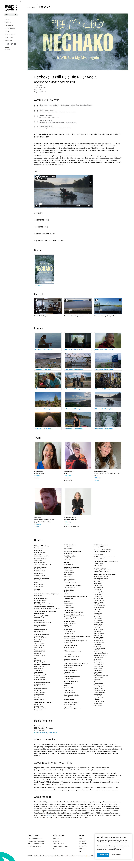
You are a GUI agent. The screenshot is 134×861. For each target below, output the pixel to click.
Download (38, 285)
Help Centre (56, 838)
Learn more (116, 855)
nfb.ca (49, 815)
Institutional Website (60, 856)
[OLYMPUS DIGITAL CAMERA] (48, 455)
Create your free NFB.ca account (36, 841)
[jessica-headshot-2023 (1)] (108, 455)
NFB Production (83, 841)
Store (54, 849)
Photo (36, 478)
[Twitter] (8, 44)
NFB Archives (82, 849)
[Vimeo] (12, 44)
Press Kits (8, 19)
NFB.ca (80, 851)
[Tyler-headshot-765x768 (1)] (48, 501)
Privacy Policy (90, 856)
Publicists (8, 22)
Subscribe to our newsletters (35, 838)
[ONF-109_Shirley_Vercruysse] (78, 501)
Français (7, 49)
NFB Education (82, 846)
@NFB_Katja (52, 732)
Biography (37, 476)
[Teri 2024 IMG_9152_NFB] (78, 455)
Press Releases (9, 25)
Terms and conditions (80, 856)
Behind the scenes (10, 28)
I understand (103, 854)
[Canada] (30, 856)
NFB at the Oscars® (10, 34)
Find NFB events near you (34, 846)
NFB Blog (81, 838)
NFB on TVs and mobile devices (36, 844)
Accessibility (70, 856)
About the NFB (9, 37)
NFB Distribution (83, 844)
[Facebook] (5, 44)
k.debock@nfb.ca (40, 732)
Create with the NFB (58, 844)
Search (7, 14)
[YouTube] (15, 44)
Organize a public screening (60, 846)
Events (7, 31)
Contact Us (56, 841)
